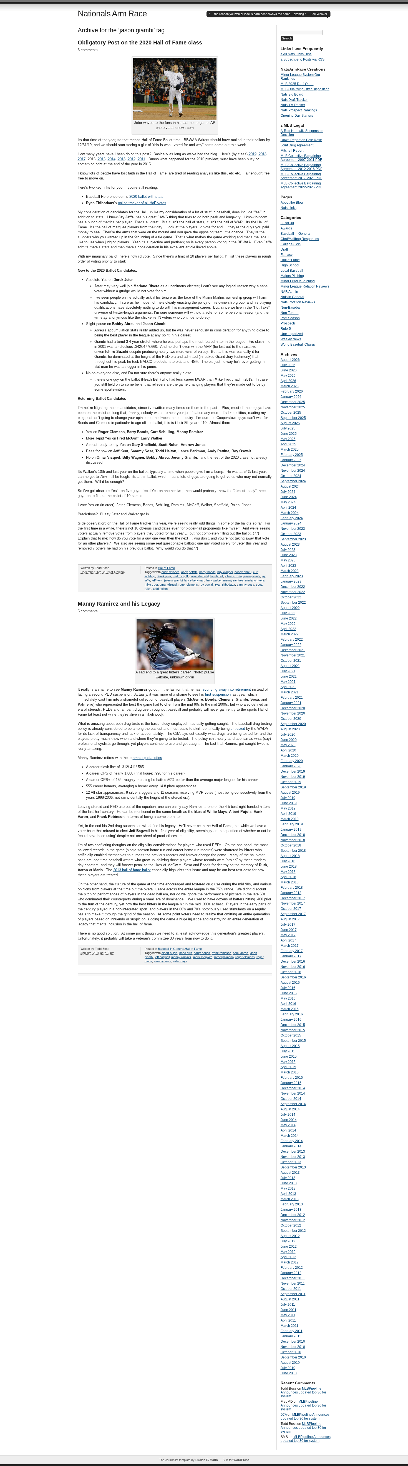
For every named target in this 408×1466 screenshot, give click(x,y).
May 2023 (288, 560)
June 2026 (289, 370)
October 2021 (291, 661)
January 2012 (291, 1273)
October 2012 (291, 1225)
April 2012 (288, 1257)
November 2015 (293, 1030)
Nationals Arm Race (112, 13)
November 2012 (293, 1220)
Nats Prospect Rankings (299, 110)
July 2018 (288, 861)
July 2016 (288, 988)
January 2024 (291, 523)
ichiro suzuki (233, 576)
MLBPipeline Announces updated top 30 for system (303, 1392)
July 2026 (288, 365)
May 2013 (288, 1188)
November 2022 (293, 592)
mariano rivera (255, 580)
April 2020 (288, 750)
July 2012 (288, 1241)
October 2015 (291, 1035)
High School (290, 265)
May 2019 (288, 808)
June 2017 (289, 930)
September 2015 (293, 1041)
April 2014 (288, 1130)
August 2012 (290, 1236)
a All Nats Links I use (296, 54)
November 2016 (293, 967)
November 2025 (293, 407)
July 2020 (288, 734)
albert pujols (170, 953)
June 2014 (289, 1120)
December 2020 (293, 708)
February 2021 (292, 698)
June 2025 (289, 434)
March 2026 (290, 386)
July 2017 (288, 924)
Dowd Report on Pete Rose (301, 140)
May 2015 (288, 1062)
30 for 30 (287, 223)
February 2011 (292, 1331)
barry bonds (207, 572)
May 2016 (288, 998)
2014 (111, 159)
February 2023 (292, 576)
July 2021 (288, 671)
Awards (286, 228)
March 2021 (290, 692)
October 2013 (291, 1162)
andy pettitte (189, 572)
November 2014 (293, 1093)
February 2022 (292, 639)
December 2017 (293, 898)
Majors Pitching (292, 276)
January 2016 (291, 1020)
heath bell (216, 576)
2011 (141, 159)
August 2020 (290, 729)
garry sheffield (199, 576)
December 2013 (293, 1151)
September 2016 (293, 977)
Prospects (288, 323)
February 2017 (292, 951)
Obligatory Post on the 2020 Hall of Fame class (140, 42)
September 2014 (293, 1104)
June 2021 (289, 676)
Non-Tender (290, 313)
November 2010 (293, 1347)
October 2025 (291, 412)
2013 (121, 159)
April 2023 (288, 566)
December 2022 (293, 587)
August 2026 (290, 360)
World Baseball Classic (298, 344)
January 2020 (291, 766)
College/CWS (291, 244)
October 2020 (291, 719)
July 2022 (288, 613)
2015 (101, 159)
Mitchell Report (292, 151)
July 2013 (288, 1178)
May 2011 (288, 1315)
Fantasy (287, 255)
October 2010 (291, 1352)
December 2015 (293, 1025)
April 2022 (288, 629)
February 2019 (292, 824)
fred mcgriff (180, 576)
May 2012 (288, 1252)
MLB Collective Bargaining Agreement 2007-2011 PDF (301, 158)
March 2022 (290, 634)
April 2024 (288, 508)
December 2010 (293, 1341)
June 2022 (289, 618)
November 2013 (293, 1157)
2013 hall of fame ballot (132, 870)
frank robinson (221, 953)
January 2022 (291, 645)
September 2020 (293, 724)
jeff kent (157, 580)
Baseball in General (171, 948)
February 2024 (292, 518)
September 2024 (293, 481)
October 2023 (291, 534)
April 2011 (288, 1320)
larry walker (213, 580)
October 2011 (291, 1289)
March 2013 (290, 1199)
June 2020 (289, 740)
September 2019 (293, 787)
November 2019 (293, 777)
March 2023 (290, 571)
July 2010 (288, 1368)
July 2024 (288, 492)
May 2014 (288, 1125)
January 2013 (291, 1210)
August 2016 (290, 983)
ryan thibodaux (225, 584)
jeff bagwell (162, 957)
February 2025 (292, 455)
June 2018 (289, 866)
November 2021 (293, 655)
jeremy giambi (173, 580)
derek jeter (164, 576)
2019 (252, 154)
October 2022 (291, 597)
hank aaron (240, 953)
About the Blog (292, 202)
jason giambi (251, 576)
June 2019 (289, 803)
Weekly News (291, 339)
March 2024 (290, 513)
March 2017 (290, 946)
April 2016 (288, 1004)
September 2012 (293, 1231)
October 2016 (291, 972)
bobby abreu (243, 572)
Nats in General (292, 297)
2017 (81, 159)
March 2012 (290, 1262)
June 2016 (289, 993)
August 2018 (290, 856)
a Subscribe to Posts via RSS (302, 59)
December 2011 (293, 1278)
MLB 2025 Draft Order (297, 84)
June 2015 (289, 1056)
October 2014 (291, 1099)
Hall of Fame (166, 568)
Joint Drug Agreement (297, 145)
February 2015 (292, 1078)
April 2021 (288, 687)
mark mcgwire (202, 957)
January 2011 (291, 1336)
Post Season (290, 318)
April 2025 (288, 444)
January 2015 (291, 1083)
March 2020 (290, 756)
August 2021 (290, 666)
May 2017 (288, 935)
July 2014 (288, 1115)
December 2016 (293, 961)
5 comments (88, 611)
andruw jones (171, 572)
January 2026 (291, 397)
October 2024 (291, 476)
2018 (262, 154)
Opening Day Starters (297, 116)
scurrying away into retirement (227, 689)
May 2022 (288, 624)
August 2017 (290, 919)
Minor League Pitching (298, 281)
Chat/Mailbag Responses (300, 239)
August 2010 (290, 1363)
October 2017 (291, 909)
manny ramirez (233, 580)
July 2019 (288, 798)
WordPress (241, 1460)
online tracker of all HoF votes (142, 203)
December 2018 (293, 835)
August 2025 (290, 423)
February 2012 (292, 1268)
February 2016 (292, 1014)
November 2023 (293, 529)
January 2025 (291, 460)
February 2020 (292, 761)
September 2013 (293, 1167)
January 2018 (291, 893)
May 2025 (288, 439)
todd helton (160, 588)
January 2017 (291, 956)
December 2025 (293, 402)
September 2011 (293, 1294)
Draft (284, 249)
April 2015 (288, 1067)
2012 (131, 159)
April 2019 (288, 814)
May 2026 (288, 376)
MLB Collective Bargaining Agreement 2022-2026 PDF (301, 185)
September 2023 (293, 539)
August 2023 (290, 544)
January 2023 (291, 581)
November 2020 (293, 713)
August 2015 (290, 1046)
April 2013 (288, 1194)
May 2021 (288, 682)
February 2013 (292, 1204)
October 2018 (291, 845)
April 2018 (288, 877)
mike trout (151, 584)
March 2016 (290, 1009)
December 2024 (293, 465)
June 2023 (289, 555)
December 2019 (293, 771)
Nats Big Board (292, 94)
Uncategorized (292, 334)
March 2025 (290, 449)
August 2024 (290, 486)
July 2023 (288, 550)
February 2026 (292, 391)
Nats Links (288, 208)
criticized (238, 728)
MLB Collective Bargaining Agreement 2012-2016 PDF (301, 167)
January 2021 (291, 703)
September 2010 (293, 1357)
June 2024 (289, 497)
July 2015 (288, 1051)
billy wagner (225, 572)
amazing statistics (147, 758)
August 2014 (290, 1109)
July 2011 (288, 1305)
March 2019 (290, 819)
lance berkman (194, 580)
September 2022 (293, 603)
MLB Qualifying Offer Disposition (305, 89)
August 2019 (290, 793)
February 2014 (292, 1141)
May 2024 (288, 502)
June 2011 (288, 1310)
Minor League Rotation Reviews (305, 286)
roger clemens (188, 584)
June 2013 (289, 1183)
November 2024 (293, 471)
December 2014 (293, 1088)
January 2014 (291, 1146)
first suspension (218, 694)
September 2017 (293, 914)
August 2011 (290, 1299)
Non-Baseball (291, 307)
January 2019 (291, 829)
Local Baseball (292, 271)
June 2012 (289, 1246)
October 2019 (291, 782)
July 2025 (288, 428)
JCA (284, 1415)
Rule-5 (286, 329)
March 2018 (290, 882)
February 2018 (292, 888)
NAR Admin (289, 292)
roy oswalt (206, 584)
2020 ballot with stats (146, 196)
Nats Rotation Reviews (298, 302)
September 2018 (293, 851)
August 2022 (290, 608)
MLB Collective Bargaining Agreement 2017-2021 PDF (301, 176)
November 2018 (293, 840)
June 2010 (289, 1373)
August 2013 (290, 1173)
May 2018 (288, 872)
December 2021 (293, 650)
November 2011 (293, 1283)
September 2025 (293, 418)
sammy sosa (245, 584)
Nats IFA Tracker (293, 105)
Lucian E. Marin (206, 1460)
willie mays (180, 961)
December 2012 (293, 1215)
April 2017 (288, 940)
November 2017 (293, 903)
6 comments (88, 50)
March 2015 (290, 1072)
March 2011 (289, 1326)
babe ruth (185, 953)
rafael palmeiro (224, 957)
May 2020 (288, 745)
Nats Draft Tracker (294, 100)
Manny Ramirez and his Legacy (119, 604)
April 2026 (288, 381)
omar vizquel (168, 584)
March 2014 (290, 1136)
